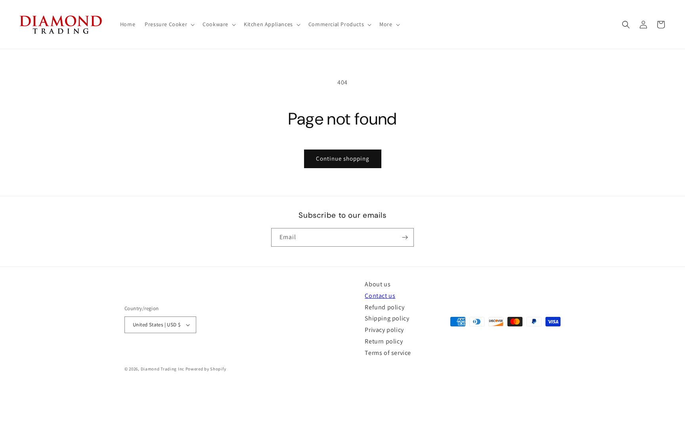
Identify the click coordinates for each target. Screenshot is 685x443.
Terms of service (388, 353)
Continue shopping (342, 158)
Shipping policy (387, 318)
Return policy (384, 341)
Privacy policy (384, 330)
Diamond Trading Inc (162, 369)
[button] (169, 24)
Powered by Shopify (206, 369)
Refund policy (384, 307)
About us (377, 284)
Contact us (380, 295)
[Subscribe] (404, 237)
